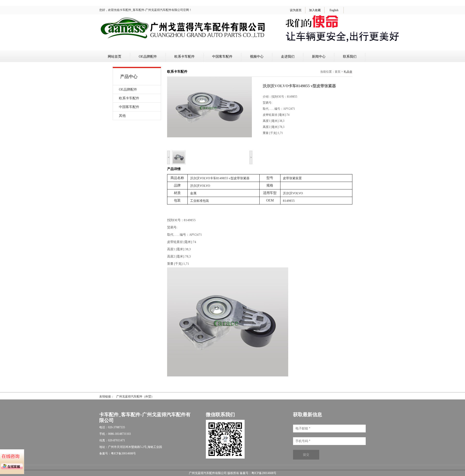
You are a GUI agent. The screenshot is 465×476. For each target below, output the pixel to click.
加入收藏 (315, 10)
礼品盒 (348, 71)
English (334, 10)
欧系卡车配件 (184, 56)
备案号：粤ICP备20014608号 (258, 473)
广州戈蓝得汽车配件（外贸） (135, 396)
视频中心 (257, 56)
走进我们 (287, 56)
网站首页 (114, 56)
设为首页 (296, 10)
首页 (338, 71)
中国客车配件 (222, 56)
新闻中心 (319, 56)
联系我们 (349, 56)
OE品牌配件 (148, 56)
